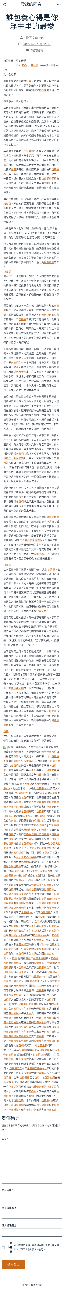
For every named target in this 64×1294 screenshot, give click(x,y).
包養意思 (41, 611)
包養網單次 (51, 569)
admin (39, 38)
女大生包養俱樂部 (39, 802)
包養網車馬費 (49, 178)
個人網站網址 (9, 1225)
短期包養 (49, 262)
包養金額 (21, 372)
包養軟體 (13, 1013)
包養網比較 (22, 793)
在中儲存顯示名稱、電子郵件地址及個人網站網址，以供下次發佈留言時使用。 (33, 1247)
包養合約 (51, 752)
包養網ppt (9, 816)
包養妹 (42, 90)
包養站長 (17, 871)
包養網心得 (45, 315)
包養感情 (13, 1110)
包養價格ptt (41, 554)
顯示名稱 (7, 1190)
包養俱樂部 (22, 944)
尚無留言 (37, 51)
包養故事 (51, 770)
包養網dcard (30, 761)
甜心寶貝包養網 (17, 894)
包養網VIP (39, 1054)
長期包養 (31, 889)
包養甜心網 (17, 688)
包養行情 (36, 834)
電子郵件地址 (10, 1207)
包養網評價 (17, 852)
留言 (5, 1139)
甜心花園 (36, 986)
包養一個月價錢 (15, 458)
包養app (20, 880)
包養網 (34, 65)
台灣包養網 (17, 898)
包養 (24, 65)
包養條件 (44, 830)
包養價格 (37, 540)
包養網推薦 (52, 517)
